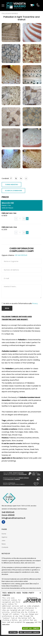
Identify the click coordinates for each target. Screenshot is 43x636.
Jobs (3, 540)
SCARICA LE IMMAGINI (13, 190)
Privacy (35, 303)
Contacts (5, 547)
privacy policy (30, 622)
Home (4, 534)
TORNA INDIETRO (11, 184)
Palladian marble (10, 13)
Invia (7, 308)
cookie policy (5, 624)
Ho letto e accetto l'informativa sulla (21, 303)
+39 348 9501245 (20, 255)
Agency (4, 537)
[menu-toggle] (3, 5)
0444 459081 (8, 515)
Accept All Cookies (31, 628)
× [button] (40, 593)
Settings (13, 632)
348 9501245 (8, 512)
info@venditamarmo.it (13, 518)
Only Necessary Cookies (29, 632)
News (4, 544)
